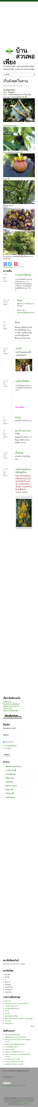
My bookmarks (10, 797)
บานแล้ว (7, 1013)
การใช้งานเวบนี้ (11, 770)
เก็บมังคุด (19, 452)
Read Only (8, 1001)
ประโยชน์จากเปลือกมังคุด (11, 704)
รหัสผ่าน (6, 735)
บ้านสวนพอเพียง (19, 56)
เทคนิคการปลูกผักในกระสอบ (14, 1052)
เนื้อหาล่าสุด (10, 778)
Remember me (9, 742)
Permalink (5, 281)
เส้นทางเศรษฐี (9, 1049)
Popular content (11, 786)
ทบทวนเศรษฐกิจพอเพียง (12, 1035)
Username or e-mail (9, 728)
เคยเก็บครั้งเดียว (22, 381)
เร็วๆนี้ (7, 1011)
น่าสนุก (18, 417)
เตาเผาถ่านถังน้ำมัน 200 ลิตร (14, 1061)
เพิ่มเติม (32, 1026)
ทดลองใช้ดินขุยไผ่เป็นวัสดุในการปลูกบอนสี (19, 1018)
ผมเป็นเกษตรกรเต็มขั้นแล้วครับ (15, 1044)
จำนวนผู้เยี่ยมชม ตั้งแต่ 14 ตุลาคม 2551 (14, 1085)
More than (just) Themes (26, 1102)
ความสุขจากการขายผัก (12, 1059)
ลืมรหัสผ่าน (8, 748)
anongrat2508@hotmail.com (25, 312)
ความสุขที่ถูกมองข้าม (11, 1047)
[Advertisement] (19, 23)
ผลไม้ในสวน (7, 702)
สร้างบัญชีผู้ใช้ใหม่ (11, 746)
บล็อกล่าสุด (9, 782)
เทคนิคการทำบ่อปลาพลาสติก (14, 1064)
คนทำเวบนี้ (9, 790)
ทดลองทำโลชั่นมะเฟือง (10, 710)
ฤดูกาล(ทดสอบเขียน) (11, 1016)
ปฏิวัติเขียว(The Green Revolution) (15, 1037)
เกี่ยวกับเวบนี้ (10, 793)
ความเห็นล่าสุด (11, 774)
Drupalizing (8, 1102)
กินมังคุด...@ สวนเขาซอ (11, 706)
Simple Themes (24, 1104)
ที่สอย (19, 300)
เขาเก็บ (19, 348)
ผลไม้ (5, 92)
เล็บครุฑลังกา (9, 1023)
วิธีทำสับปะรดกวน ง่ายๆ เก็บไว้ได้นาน (17, 1003)
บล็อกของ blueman (8, 267)
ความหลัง (8, 1021)
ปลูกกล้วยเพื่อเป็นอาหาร (12, 1008)
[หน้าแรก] (9, 51)
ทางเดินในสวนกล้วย (11, 1006)
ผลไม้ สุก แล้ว (7, 708)
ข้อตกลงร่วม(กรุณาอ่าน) (13, 766)
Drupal (12, 1077)
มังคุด (5, 94)
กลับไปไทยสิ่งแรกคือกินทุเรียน (23, 471)
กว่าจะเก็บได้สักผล (23, 274)
